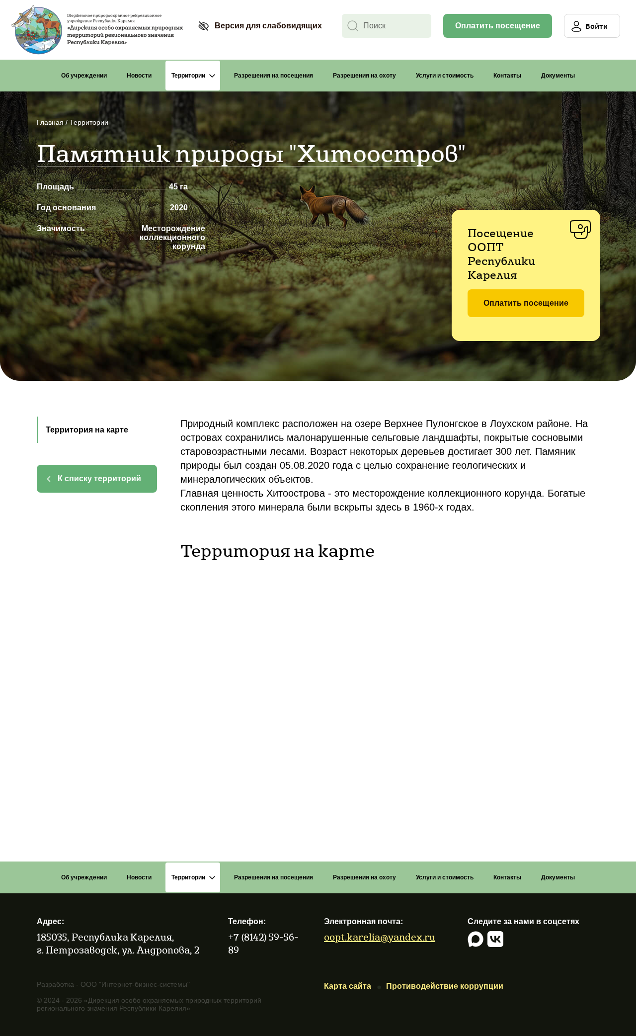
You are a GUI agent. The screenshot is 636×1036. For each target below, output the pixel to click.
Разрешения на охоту (364, 75)
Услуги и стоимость (445, 75)
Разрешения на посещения (273, 75)
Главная (50, 122)
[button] (260, 26)
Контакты (507, 75)
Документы (558, 75)
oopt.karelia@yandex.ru (379, 937)
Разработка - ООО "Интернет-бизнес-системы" (113, 984)
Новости (139, 75)
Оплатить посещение (497, 25)
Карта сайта (347, 986)
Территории (188, 75)
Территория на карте (87, 430)
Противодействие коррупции (444, 986)
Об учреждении (84, 75)
